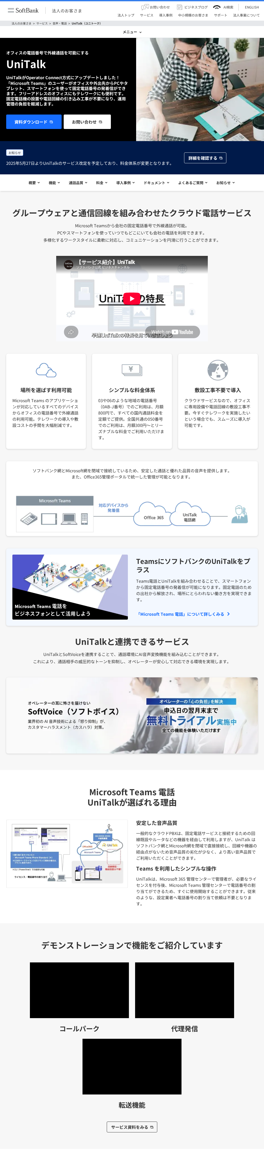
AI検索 (228, 7)
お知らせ (223, 182)
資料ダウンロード (30, 122)
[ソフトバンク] (23, 10)
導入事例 (123, 182)
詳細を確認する (202, 158)
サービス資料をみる (129, 1127)
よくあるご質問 (190, 182)
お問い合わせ (84, 122)
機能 (52, 182)
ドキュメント (154, 182)
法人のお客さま (67, 10)
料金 (99, 182)
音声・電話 (60, 23)
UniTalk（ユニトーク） (87, 23)
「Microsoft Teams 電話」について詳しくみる (180, 614)
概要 (32, 182)
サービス (42, 23)
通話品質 (76, 182)
